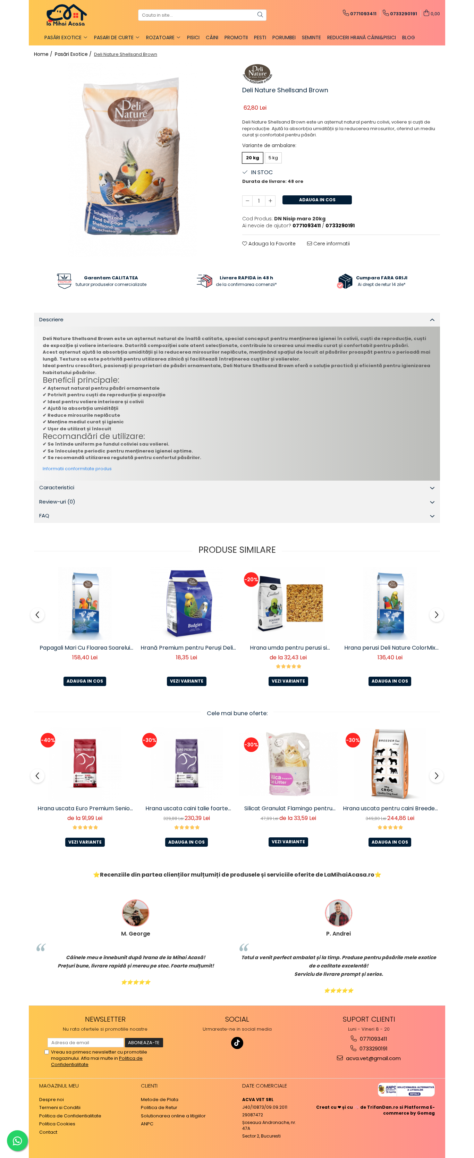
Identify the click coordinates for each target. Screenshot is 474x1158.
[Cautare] (260, 15)
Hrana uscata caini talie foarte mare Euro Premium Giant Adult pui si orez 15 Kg (186, 808)
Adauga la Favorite (271, 243)
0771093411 (372, 1038)
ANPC (147, 1124)
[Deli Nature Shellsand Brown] (133, 160)
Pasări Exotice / (74, 54)
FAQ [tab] (44, 515)
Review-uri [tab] (57, 501)
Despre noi (51, 1100)
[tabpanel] (133, 160)
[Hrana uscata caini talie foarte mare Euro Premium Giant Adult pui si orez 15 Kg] (186, 764)
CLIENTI (149, 1085)
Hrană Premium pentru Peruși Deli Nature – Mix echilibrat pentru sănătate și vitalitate (187, 648)
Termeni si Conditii (60, 1108)
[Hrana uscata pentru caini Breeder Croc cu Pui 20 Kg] (389, 764)
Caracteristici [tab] (56, 487)
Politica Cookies (57, 1124)
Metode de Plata (159, 1100)
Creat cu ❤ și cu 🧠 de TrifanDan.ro (357, 1107)
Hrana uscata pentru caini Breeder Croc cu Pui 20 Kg (390, 808)
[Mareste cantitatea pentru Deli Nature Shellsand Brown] (270, 200)
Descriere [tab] (51, 319)
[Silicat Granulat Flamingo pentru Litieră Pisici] (288, 764)
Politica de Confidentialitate (70, 1116)
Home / (44, 54)
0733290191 (373, 1048)
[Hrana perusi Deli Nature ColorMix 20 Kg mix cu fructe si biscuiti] (389, 603)
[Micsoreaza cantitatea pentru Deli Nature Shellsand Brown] (247, 200)
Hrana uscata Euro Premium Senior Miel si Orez (84, 808)
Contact (48, 1132)
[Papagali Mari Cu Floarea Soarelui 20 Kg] (84, 603)
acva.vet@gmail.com (373, 1058)
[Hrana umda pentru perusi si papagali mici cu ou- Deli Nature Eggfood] (288, 603)
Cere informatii (331, 243)
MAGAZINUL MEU (59, 1085)
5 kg (273, 157)
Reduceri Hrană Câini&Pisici (361, 37)
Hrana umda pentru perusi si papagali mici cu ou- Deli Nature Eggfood (288, 648)
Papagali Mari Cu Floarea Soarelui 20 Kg (85, 648)
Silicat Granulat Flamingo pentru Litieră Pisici (288, 808)
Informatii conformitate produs (77, 468)
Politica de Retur (159, 1108)
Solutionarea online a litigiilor (173, 1116)
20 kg (252, 157)
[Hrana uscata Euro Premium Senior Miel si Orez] (84, 764)
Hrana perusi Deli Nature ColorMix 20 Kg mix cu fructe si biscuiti (389, 648)
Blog (408, 37)
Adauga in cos (317, 200)
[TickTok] (237, 1043)
